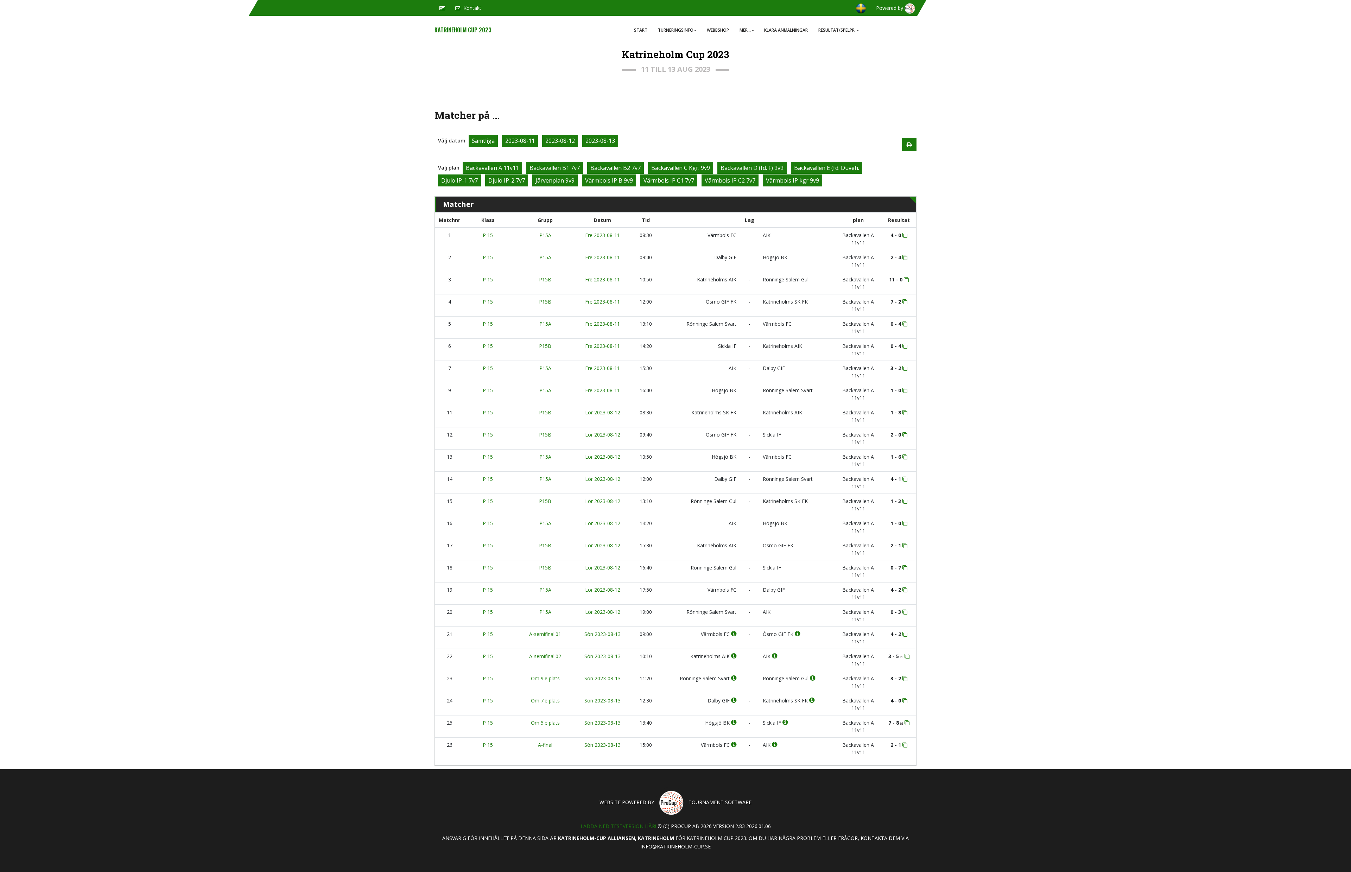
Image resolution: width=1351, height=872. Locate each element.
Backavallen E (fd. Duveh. (826, 168)
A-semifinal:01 (545, 634)
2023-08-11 (520, 141)
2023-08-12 (560, 141)
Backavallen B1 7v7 (554, 168)
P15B (545, 279)
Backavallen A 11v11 (492, 168)
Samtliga (483, 141)
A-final (545, 744)
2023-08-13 (600, 141)
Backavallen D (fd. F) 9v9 (752, 168)
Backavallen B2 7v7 (615, 168)
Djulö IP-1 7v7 (459, 180)
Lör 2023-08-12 (602, 412)
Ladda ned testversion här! (618, 826)
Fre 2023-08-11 (602, 235)
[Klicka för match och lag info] (904, 235)
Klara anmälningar (786, 30)
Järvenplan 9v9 (555, 180)
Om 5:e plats (545, 722)
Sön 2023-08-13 (602, 634)
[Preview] (909, 144)
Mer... (745, 30)
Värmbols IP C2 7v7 (730, 180)
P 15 (488, 235)
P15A (545, 235)
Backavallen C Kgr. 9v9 (680, 168)
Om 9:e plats (545, 678)
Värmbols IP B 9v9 (609, 180)
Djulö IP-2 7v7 (506, 180)
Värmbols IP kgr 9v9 (792, 180)
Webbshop (718, 30)
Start (640, 30)
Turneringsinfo (675, 30)
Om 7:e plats (545, 700)
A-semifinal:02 (545, 656)
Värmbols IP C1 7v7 (668, 180)
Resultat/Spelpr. (837, 30)
